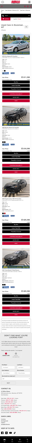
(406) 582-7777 (8, 403)
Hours (16, 398)
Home (2, 10)
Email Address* (5, 370)
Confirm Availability (16, 94)
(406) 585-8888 (13, 412)
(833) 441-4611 (10, 398)
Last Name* (19, 364)
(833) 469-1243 (9, 402)
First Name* (4, 364)
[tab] (6, 354)
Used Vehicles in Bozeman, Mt (12, 10)
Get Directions (4, 395)
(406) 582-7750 (13, 405)
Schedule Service (5, 424)
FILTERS (6, 19)
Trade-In (3, 422)
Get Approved (4, 421)
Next (8, 383)
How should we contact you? (8, 376)
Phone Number (20, 370)
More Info (16, 97)
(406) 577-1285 (9, 400)
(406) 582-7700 (10, 407)
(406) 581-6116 (22, 410)
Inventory (3, 419)
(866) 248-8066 (7, 409)
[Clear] (19, 19)
